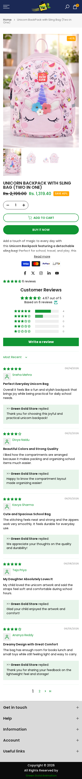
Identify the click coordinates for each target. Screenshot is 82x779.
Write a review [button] (41, 341)
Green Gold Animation (41, 776)
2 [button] (39, 691)
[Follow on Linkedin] (49, 273)
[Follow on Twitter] (33, 273)
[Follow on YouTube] (57, 273)
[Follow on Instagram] (41, 273)
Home (7, 19)
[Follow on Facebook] (25, 273)
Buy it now (41, 230)
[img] (12, 369)
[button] (12, 281)
